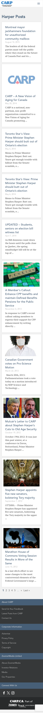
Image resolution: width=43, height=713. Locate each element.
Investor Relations (9, 667)
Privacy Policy (7, 638)
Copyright (6, 647)
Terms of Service (9, 643)
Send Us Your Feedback (12, 609)
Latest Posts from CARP (12, 613)
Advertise (6, 633)
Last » (27, 590)
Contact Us (6, 618)
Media (4, 672)
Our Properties (8, 677)
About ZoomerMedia (11, 663)
